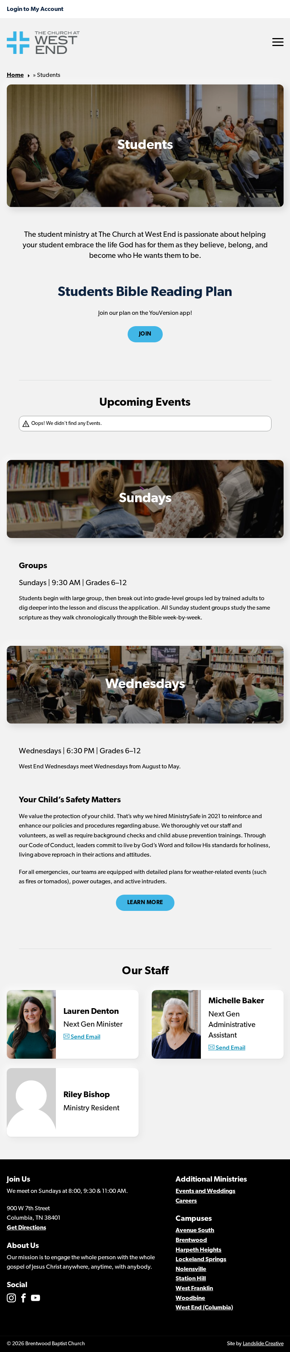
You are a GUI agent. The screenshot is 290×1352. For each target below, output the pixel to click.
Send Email (84, 1036)
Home (15, 75)
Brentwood (191, 1240)
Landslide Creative (263, 1344)
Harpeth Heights (198, 1250)
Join (145, 334)
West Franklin (194, 1289)
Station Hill (191, 1279)
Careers (186, 1201)
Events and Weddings (205, 1191)
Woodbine (190, 1298)
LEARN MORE (145, 903)
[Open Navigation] (278, 42)
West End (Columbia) (204, 1308)
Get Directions (26, 1228)
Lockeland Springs (201, 1260)
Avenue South (195, 1231)
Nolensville (191, 1269)
